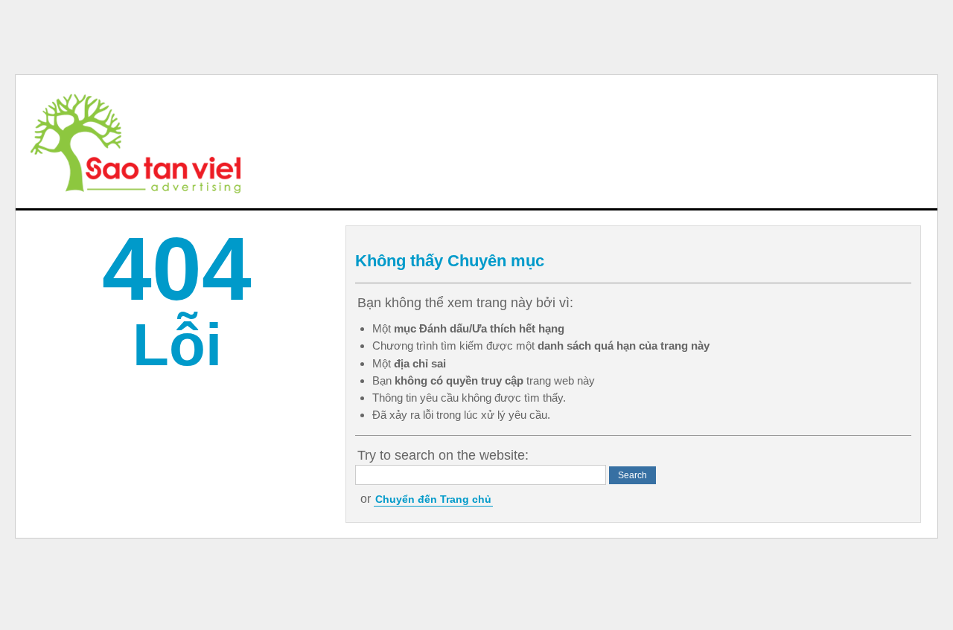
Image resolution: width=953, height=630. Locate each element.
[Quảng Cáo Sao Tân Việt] (135, 141)
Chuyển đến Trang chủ (433, 499)
